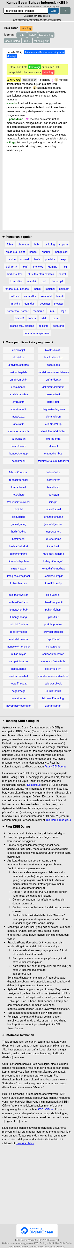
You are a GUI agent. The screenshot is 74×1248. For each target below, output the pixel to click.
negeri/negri (18, 691)
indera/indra (53, 472)
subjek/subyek (53, 683)
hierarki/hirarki (18, 554)
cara (55, 318)
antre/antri (18, 402)
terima (32, 318)
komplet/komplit (53, 576)
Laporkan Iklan (25, 1143)
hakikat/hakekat (18, 546)
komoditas (16, 281)
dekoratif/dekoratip (53, 387)
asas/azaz (18, 416)
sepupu (63, 244)
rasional (50, 289)
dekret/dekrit (53, 394)
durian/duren (53, 416)
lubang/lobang (18, 617)
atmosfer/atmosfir (18, 431)
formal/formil (18, 487)
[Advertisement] (37, 189)
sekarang (58, 326)
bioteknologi (46, 35)
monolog (38, 266)
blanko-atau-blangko (22, 326)
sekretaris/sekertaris (53, 661)
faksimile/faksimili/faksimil (53, 461)
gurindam (29, 303)
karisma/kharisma (53, 554)
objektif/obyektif (53, 602)
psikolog (50, 244)
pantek (63, 274)
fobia (10, 244)
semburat (46, 296)
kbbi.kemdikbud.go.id (58, 820)
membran (38, 311)
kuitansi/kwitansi (18, 602)
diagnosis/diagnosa (53, 409)
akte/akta (18, 357)
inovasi (58, 303)
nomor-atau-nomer (17, 311)
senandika (30, 296)
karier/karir (53, 546)
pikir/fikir (53, 617)
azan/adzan (18, 439)
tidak (44, 318)
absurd (46, 252)
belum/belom (18, 446)
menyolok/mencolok (18, 646)
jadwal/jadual (53, 509)
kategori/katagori (53, 561)
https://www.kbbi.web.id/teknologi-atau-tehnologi (36, 54)
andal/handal (18, 387)
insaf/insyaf (53, 480)
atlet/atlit (18, 424)
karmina (52, 266)
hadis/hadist (18, 531)
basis (37, 259)
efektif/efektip (53, 424)
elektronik (11, 266)
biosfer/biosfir (53, 350)
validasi (15, 296)
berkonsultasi (15, 274)
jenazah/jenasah (53, 517)
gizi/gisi (18, 509)
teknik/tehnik (53, 691)
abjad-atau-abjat (15, 252)
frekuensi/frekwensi (18, 502)
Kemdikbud (33, 785)
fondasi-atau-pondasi (17, 289)
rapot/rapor (53, 639)
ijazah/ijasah (18, 568)
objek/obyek (53, 595)
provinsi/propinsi (53, 632)
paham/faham (53, 609)
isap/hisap (53, 487)
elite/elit (53, 446)
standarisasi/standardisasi (53, 676)
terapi (63, 259)
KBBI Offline (45, 1109)
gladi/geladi (18, 517)
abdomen (23, 244)
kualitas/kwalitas (18, 595)
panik (37, 289)
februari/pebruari (18, 472)
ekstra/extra (53, 439)
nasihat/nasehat (18, 676)
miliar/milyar (18, 654)
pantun (12, 259)
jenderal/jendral (53, 524)
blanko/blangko (53, 357)
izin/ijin (53, 502)
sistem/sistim (53, 669)
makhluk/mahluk (18, 624)
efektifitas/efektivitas (53, 431)
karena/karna (53, 539)
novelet (31, 281)
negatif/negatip (18, 683)
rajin (63, 311)
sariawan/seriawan (53, 654)
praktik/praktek (53, 624)
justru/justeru (53, 531)
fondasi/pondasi (18, 480)
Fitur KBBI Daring (55, 766)
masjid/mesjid (18, 632)
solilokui (43, 326)
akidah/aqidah (18, 372)
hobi (36, 244)
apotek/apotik (18, 409)
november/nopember (18, 705)
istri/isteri (53, 494)
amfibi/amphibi (18, 379)
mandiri (15, 303)
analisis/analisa (18, 394)
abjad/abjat (18, 350)
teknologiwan (41, 41)
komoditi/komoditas (53, 568)
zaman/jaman (53, 705)
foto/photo (18, 494)
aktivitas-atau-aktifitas (41, 274)
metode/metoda (18, 639)
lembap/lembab (18, 609)
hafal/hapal (18, 539)
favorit (60, 296)
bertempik (58, 281)
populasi (45, 303)
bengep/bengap (18, 453)
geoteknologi (12, 41)
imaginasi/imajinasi (18, 576)
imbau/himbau (18, 583)
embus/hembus (53, 453)
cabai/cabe (53, 365)
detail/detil (53, 402)
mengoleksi (61, 252)
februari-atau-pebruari (37, 333)
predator (50, 259)
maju (27, 41)
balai (32, 35)
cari (44, 281)
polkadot (64, 289)
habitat (33, 252)
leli (65, 266)
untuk (52, 311)
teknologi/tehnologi (53, 698)
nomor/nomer (18, 698)
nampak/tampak (18, 661)
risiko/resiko (53, 646)
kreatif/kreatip (53, 583)
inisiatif (19, 318)
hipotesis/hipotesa (18, 561)
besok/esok (18, 461)
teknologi (26, 28)
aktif (25, 266)
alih (22, 35)
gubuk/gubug (18, 524)
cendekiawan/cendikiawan (53, 372)
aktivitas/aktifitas (18, 365)
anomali (24, 259)
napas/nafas (18, 669)
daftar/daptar (53, 379)
